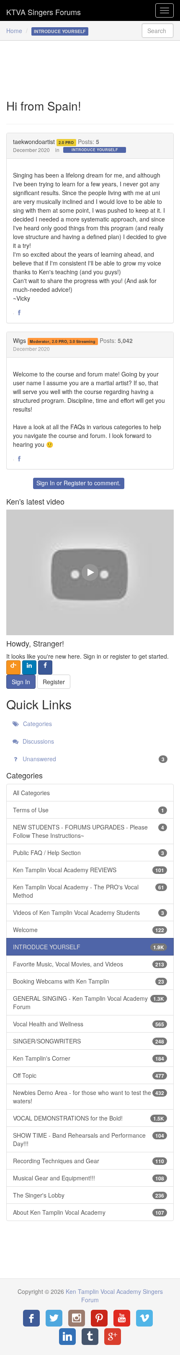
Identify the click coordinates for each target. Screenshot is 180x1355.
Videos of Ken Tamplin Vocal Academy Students (88, 912)
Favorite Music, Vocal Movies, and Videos (88, 964)
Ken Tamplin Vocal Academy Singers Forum (43, 10)
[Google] (112, 1336)
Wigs (19, 340)
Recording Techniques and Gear (88, 1161)
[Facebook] (31, 1318)
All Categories (31, 792)
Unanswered (93, 759)
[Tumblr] (90, 1336)
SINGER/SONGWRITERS (88, 1041)
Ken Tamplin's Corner (88, 1058)
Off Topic (88, 1075)
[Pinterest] (99, 1318)
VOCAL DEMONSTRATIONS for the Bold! (88, 1118)
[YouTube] (121, 1318)
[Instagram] (76, 1318)
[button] (19, 313)
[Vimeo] (144, 1318)
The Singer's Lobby (88, 1195)
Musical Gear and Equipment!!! (88, 1178)
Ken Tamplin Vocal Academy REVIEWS (88, 870)
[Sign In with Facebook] (45, 667)
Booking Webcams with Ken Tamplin (88, 981)
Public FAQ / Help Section (88, 852)
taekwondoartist (34, 141)
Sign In (45, 483)
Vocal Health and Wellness (88, 1024)
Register (75, 483)
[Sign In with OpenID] (13, 667)
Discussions (37, 741)
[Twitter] (54, 1318)
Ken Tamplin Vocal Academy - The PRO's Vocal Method (88, 891)
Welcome (88, 929)
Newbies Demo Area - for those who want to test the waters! (88, 1096)
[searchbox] (158, 30)
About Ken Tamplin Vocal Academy (88, 1212)
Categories (36, 723)
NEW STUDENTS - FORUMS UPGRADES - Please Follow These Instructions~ (88, 831)
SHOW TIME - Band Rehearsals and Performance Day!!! (88, 1139)
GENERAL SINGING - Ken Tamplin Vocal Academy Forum (88, 1002)
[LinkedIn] (67, 1336)
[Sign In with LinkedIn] (29, 667)
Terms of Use (88, 810)
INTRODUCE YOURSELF (95, 149)
